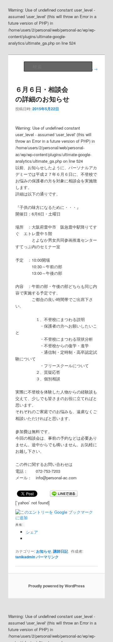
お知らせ (43, 551)
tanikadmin (25, 557)
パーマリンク (47, 557)
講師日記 (60, 551)
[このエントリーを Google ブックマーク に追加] (55, 512)
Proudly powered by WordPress (56, 586)
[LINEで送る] (64, 493)
